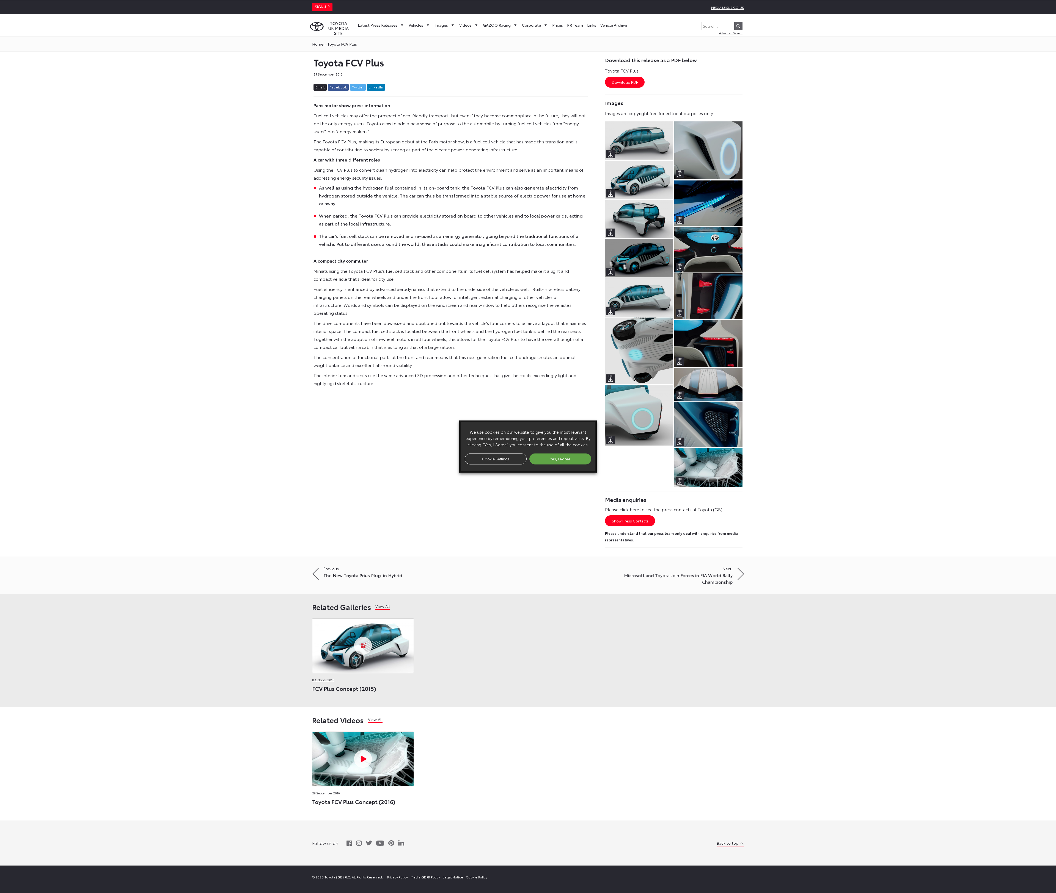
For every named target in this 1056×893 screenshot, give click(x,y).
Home (317, 44)
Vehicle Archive (613, 25)
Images (441, 25)
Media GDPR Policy (425, 877)
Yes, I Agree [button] (560, 458)
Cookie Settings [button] (496, 458)
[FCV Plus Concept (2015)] (363, 644)
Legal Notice (453, 877)
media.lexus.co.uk (727, 7)
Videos (465, 25)
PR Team (575, 25)
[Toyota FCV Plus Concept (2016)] (363, 757)
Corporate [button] (531, 25)
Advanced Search (731, 33)
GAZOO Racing (497, 25)
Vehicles (416, 25)
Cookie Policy (476, 877)
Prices (557, 25)
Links (591, 25)
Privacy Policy (397, 877)
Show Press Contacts (630, 520)
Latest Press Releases (377, 25)
